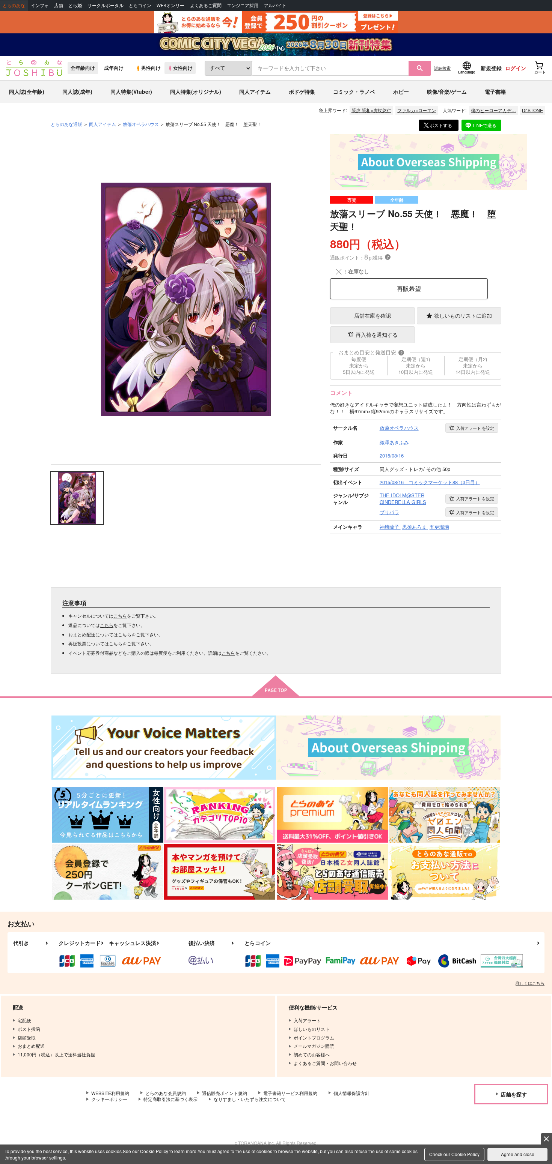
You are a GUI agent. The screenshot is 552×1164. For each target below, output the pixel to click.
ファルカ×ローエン (416, 110)
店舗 (58, 5)
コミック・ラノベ (354, 91)
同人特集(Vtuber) (131, 91)
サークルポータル (105, 5)
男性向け (151, 67)
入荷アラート (475, 428)
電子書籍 (495, 91)
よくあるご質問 (206, 5)
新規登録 (491, 68)
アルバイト (275, 5)
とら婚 (75, 5)
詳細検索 (442, 68)
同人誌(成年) (77, 91)
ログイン (515, 68)
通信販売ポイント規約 (224, 1093)
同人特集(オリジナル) (195, 91)
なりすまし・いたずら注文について (250, 1099)
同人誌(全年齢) (26, 91)
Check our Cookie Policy (454, 1154)
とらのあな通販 (66, 124)
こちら (120, 615)
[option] (186, 299)
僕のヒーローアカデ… (493, 110)
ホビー (401, 91)
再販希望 (409, 288)
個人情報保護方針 (351, 1093)
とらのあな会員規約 (165, 1093)
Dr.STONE (532, 110)
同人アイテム (255, 91)
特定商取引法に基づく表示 (170, 1099)
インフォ (40, 5)
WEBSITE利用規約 (110, 1093)
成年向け (114, 67)
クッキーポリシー (109, 1099)
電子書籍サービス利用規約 (290, 1093)
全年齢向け (83, 67)
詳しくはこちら (530, 983)
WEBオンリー (170, 5)
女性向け (183, 67)
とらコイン (140, 5)
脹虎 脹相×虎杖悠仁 (371, 110)
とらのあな (14, 5)
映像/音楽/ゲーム (447, 91)
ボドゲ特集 (302, 91)
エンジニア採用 (242, 5)
